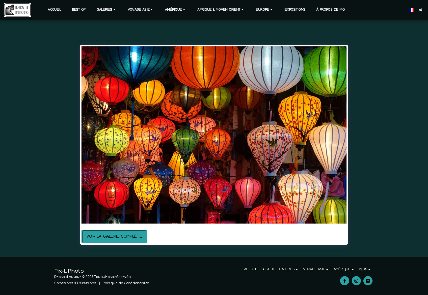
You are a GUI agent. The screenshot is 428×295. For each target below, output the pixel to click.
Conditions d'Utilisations (75, 283)
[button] (107, 10)
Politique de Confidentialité (126, 283)
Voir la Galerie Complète (114, 236)
